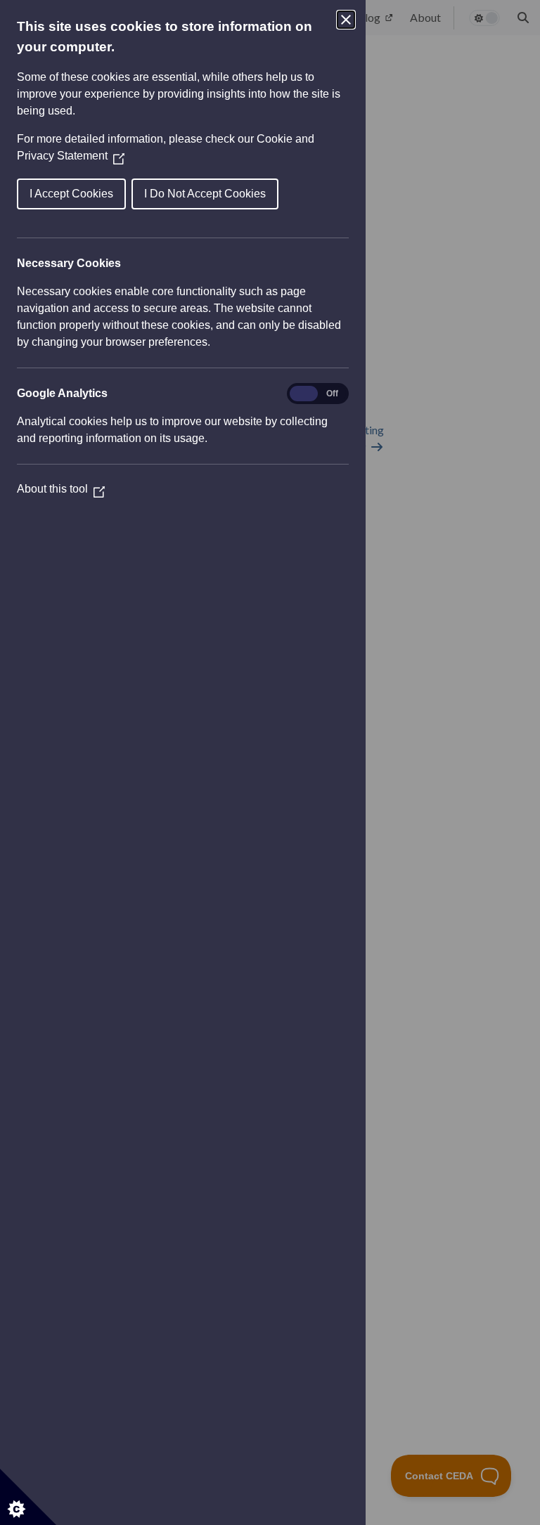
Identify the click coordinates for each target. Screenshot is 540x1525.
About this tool (61, 489)
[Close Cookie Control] (346, 19)
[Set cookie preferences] (28, 1497)
